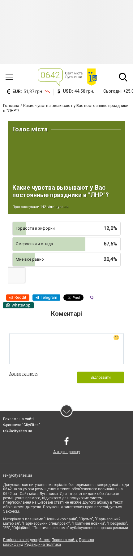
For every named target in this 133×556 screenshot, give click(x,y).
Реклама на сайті (18, 419)
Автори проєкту (66, 452)
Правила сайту (65, 540)
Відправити (101, 377)
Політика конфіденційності (26, 540)
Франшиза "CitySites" (21, 425)
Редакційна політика (42, 544)
